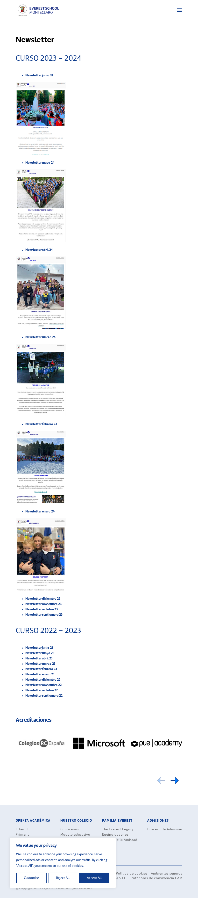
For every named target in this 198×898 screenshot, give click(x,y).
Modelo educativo (75, 834)
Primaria (23, 834)
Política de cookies (132, 873)
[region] (63, 863)
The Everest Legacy (118, 829)
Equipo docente (115, 834)
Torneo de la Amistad (119, 840)
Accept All (94, 878)
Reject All (63, 878)
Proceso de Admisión (164, 829)
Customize (31, 878)
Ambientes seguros (166, 873)
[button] (174, 780)
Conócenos (69, 829)
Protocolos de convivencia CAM (155, 878)
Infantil (22, 829)
